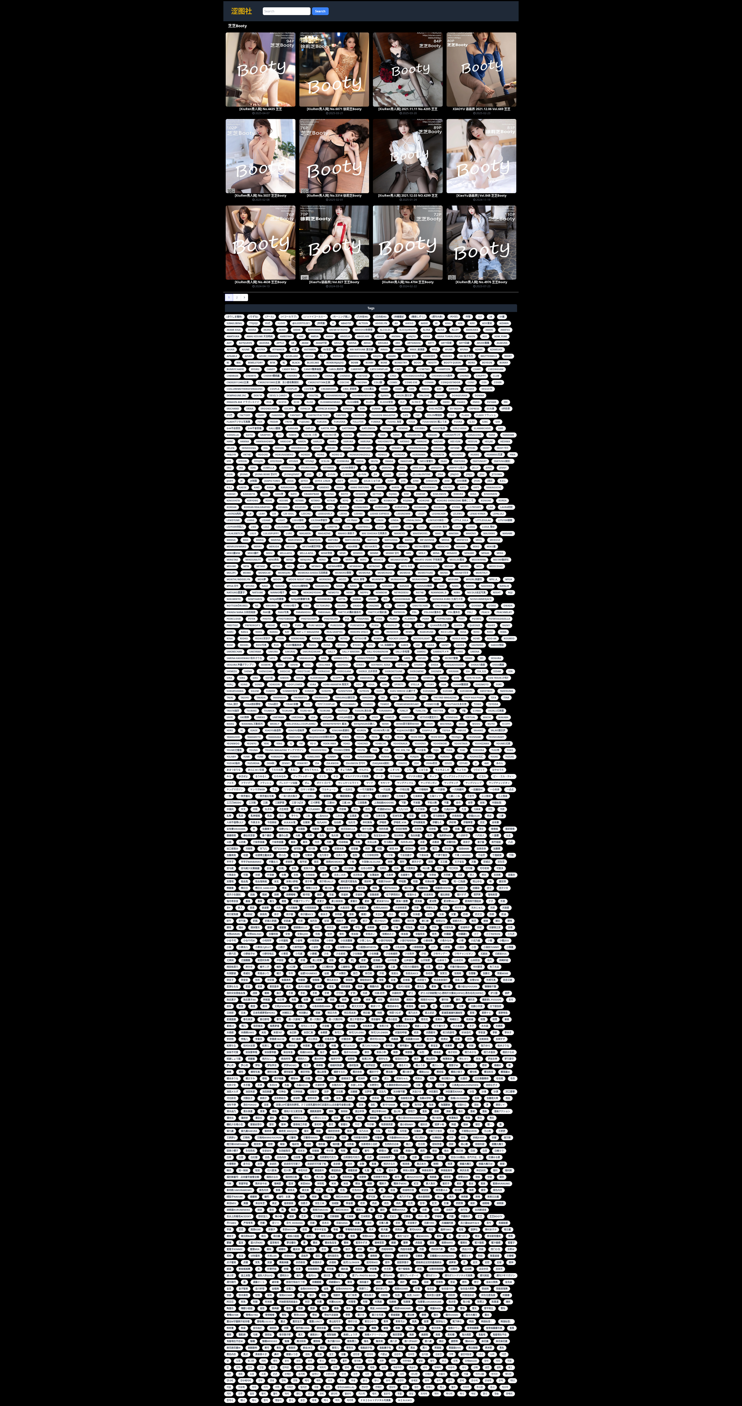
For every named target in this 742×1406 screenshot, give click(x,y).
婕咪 (509, 921)
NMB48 (357, 599)
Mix (302, 566)
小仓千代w (249, 940)
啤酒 (284, 888)
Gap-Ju (309, 428)
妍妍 (353, 921)
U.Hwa (477, 710)
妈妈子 (339, 921)
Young (253, 750)
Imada (389, 461)
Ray (287, 632)
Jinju (469, 474)
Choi (393, 375)
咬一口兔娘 (459, 881)
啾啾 (296, 888)
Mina (436, 553)
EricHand (233, 408)
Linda (394, 520)
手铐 (326, 993)
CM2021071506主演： (320, 382)
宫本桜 (354, 934)
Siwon (284, 678)
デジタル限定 (415, 776)
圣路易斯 (374, 894)
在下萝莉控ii (393, 894)
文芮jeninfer (282, 1006)
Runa (326, 645)
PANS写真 (283, 612)
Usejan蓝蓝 (345, 717)
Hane (492, 435)
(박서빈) (454, 316)
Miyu (390, 566)
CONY (471, 382)
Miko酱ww (233, 553)
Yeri (266, 743)
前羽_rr (393, 848)
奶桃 (491, 914)
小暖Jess (504, 940)
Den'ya (258, 395)
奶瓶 (255, 921)
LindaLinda (413, 520)
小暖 (490, 940)
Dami (398, 389)
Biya (272, 362)
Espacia (305, 408)
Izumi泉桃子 (348, 467)
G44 (497, 421)
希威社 (246, 973)
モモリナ (385, 783)
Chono (464, 375)
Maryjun (315, 540)
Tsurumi (324, 710)
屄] (352, 960)
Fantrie (341, 415)
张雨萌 (457, 973)
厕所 (402, 861)
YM (301, 743)
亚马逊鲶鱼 (439, 815)
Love (380, 526)
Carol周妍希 (336, 369)
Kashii (411, 487)
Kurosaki (381, 507)
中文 (243, 809)
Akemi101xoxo (338, 329)
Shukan (454, 671)
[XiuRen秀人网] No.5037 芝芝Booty (260, 195)
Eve (419, 408)
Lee (274, 513)
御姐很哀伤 (366, 980)
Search (320, 11)
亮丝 (489, 815)
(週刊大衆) (437, 316)
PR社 (285, 625)
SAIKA (430, 645)
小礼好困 (400, 947)
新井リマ (375, 1006)
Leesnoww (403, 513)
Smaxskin (366, 678)
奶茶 (300, 921)
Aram (305, 343)
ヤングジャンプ (473, 783)
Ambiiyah (286, 336)
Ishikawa (288, 467)
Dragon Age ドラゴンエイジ (243, 402)
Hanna (244, 441)
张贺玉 (443, 973)
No (385, 599)
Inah (444, 461)
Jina (440, 474)
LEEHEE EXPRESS (379, 513)
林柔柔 (320, 1045)
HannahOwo (264, 441)
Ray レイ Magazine (308, 632)
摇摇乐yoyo (427, 999)
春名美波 (248, 1019)
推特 (380, 999)
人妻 (501, 815)
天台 (445, 907)
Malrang (489, 533)
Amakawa (472, 329)
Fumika (375, 421)
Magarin (305, 533)
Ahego (409, 323)
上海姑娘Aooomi (384, 802)
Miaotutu (334, 546)
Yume (246, 756)
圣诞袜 (358, 894)
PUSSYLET (391, 625)
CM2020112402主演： (239, 382)
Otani (492, 605)
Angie (380, 336)
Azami (479, 349)
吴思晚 (497, 875)
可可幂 (468, 868)
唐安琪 (502, 881)
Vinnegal (452, 717)
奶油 (503, 914)
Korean (232, 507)
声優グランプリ (302, 901)
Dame (384, 389)
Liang (250, 520)
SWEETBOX (486, 691)
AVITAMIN (310, 349)
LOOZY (316, 526)
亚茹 (411, 815)
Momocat (264, 572)
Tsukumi (287, 710)
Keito (344, 494)
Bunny (503, 362)
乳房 (241, 815)
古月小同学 (366, 868)
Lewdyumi (233, 520)
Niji (510, 592)
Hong (320, 454)
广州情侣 (341, 973)
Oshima (476, 605)
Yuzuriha (253, 763)
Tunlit (403, 710)
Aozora (264, 343)
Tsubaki (252, 710)
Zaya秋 (270, 763)
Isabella (268, 467)
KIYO (345, 500)
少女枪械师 (391, 953)
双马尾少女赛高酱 (250, 868)
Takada (260, 697)
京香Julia (474, 815)
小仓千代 (231, 940)
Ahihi (424, 323)
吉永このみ (340, 875)
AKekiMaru (315, 329)
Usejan (327, 717)
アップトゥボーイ (302, 776)
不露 (446, 802)
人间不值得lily (235, 822)
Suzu (379, 691)
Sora (313, 684)
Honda (305, 454)
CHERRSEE (232, 375)
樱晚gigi (424, 1072)
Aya (340, 349)
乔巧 (367, 809)
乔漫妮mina (384, 809)
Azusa (309, 356)
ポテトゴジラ (324, 783)
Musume (453, 579)
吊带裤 (446, 875)
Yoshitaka (460, 743)
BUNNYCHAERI (235, 369)
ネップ (433, 776)
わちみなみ (280, 776)
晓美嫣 (469, 1019)
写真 (357, 842)
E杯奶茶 (506, 408)
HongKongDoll (360, 454)
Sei (481, 658)
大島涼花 (345, 907)
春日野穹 (264, 1019)
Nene (349, 592)
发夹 (294, 868)
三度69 (330, 802)
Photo (267, 618)
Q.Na (420, 625)
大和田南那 (310, 907)
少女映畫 (374, 953)
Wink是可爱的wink (407, 724)
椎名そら (403, 1065)
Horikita (438, 454)
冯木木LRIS (407, 842)
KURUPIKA (401, 507)
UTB (362, 717)
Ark (397, 343)
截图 (267, 993)
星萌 (472, 1012)
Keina (330, 494)
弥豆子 (230, 980)
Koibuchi (390, 500)
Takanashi (321, 697)
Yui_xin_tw (403, 750)
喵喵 (374, 888)
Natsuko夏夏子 (236, 592)
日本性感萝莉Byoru (264, 1012)
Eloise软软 (386, 402)
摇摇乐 (409, 999)
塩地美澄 (492, 894)
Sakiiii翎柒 (497, 645)
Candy (271, 369)
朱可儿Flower (379, 1032)
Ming (500, 553)
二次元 (338, 815)
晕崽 (507, 1019)
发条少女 (308, 868)
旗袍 (423, 1006)
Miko (476, 546)
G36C (485, 421)
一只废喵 (440, 789)
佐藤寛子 (267, 829)
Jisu (482, 474)
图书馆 (306, 894)
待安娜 (270, 980)
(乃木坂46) (362, 316)
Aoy (229, 343)
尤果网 (230, 960)
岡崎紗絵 (503, 960)
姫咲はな (440, 921)
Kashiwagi (429, 487)
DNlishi (424, 395)
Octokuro (323, 605)
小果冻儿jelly (263, 947)
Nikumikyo (234, 599)
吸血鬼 (244, 881)
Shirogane (344, 671)
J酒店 (490, 481)
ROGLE (441, 638)
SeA (435, 658)
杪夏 (457, 1039)
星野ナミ (486, 1012)
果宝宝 (434, 1045)
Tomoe (384, 704)
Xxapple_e (428, 730)
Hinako (396, 448)
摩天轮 (445, 999)
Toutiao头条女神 (456, 704)
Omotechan (420, 605)
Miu (289, 566)
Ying (279, 743)
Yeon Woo (437, 737)
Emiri (446, 402)
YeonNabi (475, 737)
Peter (251, 618)
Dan (411, 389)
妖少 (365, 921)
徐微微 (315, 980)
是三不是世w (357, 1019)
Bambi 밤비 (409, 356)
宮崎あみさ (388, 934)
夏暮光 (353, 901)
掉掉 (368, 999)
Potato (476, 618)
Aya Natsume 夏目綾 (361, 349)
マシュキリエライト (348, 783)
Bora (471, 362)
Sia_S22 (481, 671)
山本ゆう (442, 960)
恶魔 (319, 986)
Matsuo (372, 540)
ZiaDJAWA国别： (381, 763)
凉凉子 (466, 842)
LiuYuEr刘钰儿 (235, 526)
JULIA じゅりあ (372, 481)
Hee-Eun (455, 441)
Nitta (341, 599)
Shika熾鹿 (498, 664)
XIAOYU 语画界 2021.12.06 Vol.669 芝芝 (481, 109)
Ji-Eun (331, 474)
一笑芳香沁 (244, 796)
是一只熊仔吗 (336, 1019)
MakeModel (420, 533)
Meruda (274, 546)
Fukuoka (339, 421)
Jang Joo (418, 467)
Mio (335, 559)
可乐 (439, 868)
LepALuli (498, 513)
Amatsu (505, 329)
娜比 (497, 921)
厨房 (430, 861)
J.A (373, 467)
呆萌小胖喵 (292, 881)
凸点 (510, 842)
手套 (290, 993)
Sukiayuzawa (235, 691)
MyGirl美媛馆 (474, 579)
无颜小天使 (476, 1006)
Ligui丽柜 (298, 520)
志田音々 (421, 980)
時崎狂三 (454, 1019)
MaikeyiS (399, 533)
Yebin (345, 737)
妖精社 (396, 921)
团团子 (461, 888)
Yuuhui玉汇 (476, 756)
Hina (381, 448)
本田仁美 (308, 1032)
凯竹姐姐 (496, 842)
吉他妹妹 (310, 875)
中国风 (230, 809)
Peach (485, 612)
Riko (490, 632)
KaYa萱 (279, 494)
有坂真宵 (367, 1026)
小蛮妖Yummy (491, 947)
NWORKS (271, 605)
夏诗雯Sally (451, 901)
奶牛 (229, 921)
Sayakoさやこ (342, 658)
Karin (395, 487)
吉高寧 (389, 875)
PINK (379, 618)
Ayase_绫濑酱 (417, 349)
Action (363, 323)
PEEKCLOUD (234, 618)
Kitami (299, 500)
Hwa (512, 454)
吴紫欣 (511, 875)
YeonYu (251, 743)
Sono (258, 684)
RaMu (230, 632)
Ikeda (359, 461)
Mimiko (358, 553)
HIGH (317, 448)
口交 (322, 868)
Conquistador (450, 382)
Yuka (449, 750)
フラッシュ (265, 783)
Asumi (245, 349)
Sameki (421, 651)
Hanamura (414, 435)
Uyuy (375, 717)
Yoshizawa (482, 743)
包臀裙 (308, 855)
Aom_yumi (500, 336)
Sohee (412, 678)
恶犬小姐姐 (304, 986)
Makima (454, 533)
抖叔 (365, 993)
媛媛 (269, 927)
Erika (249, 408)
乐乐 (329, 809)
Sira (229, 678)
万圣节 (470, 796)
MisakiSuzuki (399, 559)
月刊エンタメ (308, 1026)
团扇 (252, 894)
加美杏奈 (481, 848)
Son (456, 678)
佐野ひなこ (285, 829)
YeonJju (456, 737)
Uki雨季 (244, 717)
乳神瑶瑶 (255, 815)
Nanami (387, 586)
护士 (411, 993)
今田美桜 (272, 822)
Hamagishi (366, 435)
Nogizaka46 (402, 599)
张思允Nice (412, 973)
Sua (443, 684)
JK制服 (253, 481)
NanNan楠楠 (424, 586)
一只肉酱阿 (458, 789)
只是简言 (410, 868)
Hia (265, 448)
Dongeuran (459, 395)
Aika (448, 323)
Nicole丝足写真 (476, 592)
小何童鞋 (283, 940)
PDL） (470, 612)
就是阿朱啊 (263, 960)
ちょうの (461, 769)
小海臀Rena (344, 947)
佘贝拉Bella (348, 829)
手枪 (314, 993)
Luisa (471, 526)
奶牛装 (242, 921)
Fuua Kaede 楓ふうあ (434, 421)
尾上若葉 (317, 960)
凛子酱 (480, 842)
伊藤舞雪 (468, 822)
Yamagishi (233, 737)
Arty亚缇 (446, 343)
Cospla (274, 389)
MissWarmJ (479, 559)
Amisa (314, 336)
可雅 (245, 875)
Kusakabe (420, 507)
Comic (394, 382)
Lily (337, 520)
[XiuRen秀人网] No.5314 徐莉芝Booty (334, 195)
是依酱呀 (375, 1019)
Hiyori (471, 448)
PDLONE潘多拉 (432, 612)
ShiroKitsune (393, 671)
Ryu (370, 645)
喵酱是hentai (443, 888)
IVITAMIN (328, 467)
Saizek (460, 645)
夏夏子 (320, 901)
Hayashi (422, 441)
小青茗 (284, 953)
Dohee (441, 395)
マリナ (369, 783)
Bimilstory (255, 362)
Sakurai (290, 651)
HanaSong (474, 435)
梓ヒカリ (464, 1058)
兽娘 (293, 842)
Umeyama (278, 717)
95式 (267, 323)
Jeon (230, 474)
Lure (289, 533)
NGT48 (420, 592)
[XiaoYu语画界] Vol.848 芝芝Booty (481, 195)
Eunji (391, 408)
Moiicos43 (496, 566)
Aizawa (504, 323)
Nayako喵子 (277, 592)
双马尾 (230, 868)
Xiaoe (254, 730)
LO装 (408, 526)
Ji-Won (347, 474)
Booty (432, 362)
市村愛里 (477, 966)
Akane (267, 329)
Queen (458, 625)
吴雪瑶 (230, 881)
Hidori (279, 448)
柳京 (367, 1052)
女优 (403, 914)
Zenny (286, 763)
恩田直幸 (274, 986)
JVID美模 (462, 481)
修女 (481, 829)
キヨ (335, 776)
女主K (378, 914)
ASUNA (261, 349)
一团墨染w (477, 789)
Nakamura (322, 586)
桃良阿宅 (285, 1058)
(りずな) (253, 316)
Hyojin (258, 461)
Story (430, 684)
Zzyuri (463, 763)
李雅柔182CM (277, 1039)
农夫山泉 (372, 842)
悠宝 (331, 986)
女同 (429, 914)
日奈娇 (230, 1012)
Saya (323, 658)
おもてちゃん (312, 769)
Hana (396, 435)
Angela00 (363, 336)
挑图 (332, 999)
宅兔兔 (409, 927)
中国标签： (498, 802)
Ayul (435, 349)
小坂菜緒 (314, 940)
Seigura (496, 658)
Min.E (422, 553)
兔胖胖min (445, 835)
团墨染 (476, 888)
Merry (258, 546)
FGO (451, 415)
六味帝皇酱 (259, 842)
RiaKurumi (426, 632)
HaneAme (508, 435)
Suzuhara (429, 691)
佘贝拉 (330, 829)
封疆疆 (447, 934)
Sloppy (337, 678)
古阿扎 (383, 868)
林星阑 (306, 1045)
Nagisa (279, 586)
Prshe (271, 625)
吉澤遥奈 (374, 875)
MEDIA (445, 540)
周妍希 (367, 881)
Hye (229, 461)
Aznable (232, 356)
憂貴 (433, 986)
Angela (345, 336)
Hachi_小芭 (310, 435)
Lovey (394, 526)
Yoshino (420, 743)
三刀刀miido (234, 802)
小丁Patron (493, 934)
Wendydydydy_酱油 (334, 724)
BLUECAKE (313, 362)
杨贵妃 (444, 1039)
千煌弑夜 (497, 855)
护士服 (494, 993)
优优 (482, 822)
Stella (415, 684)
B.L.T (322, 356)
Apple (280, 343)
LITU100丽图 (505, 520)
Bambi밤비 (429, 356)
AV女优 (327, 349)
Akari (282, 329)
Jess (309, 474)
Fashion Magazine (384, 415)
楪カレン (470, 1065)
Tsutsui (342, 710)
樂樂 (229, 1072)
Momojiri (284, 572)
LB (249, 513)
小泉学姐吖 (298, 947)
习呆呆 (477, 809)
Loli (266, 526)
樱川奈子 (407, 1072)
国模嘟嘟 (290, 894)
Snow (397, 678)
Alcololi (386, 329)
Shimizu (232, 671)
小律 (461, 940)
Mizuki (448, 566)
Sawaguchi (306, 658)
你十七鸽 (367, 829)
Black (296, 362)
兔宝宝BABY (380, 835)
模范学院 (305, 1072)
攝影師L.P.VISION (491, 999)
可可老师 (484, 868)
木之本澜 (457, 1026)
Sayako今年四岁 (366, 658)
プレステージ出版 (288, 783)
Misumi (231, 566)
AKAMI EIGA (234, 329)
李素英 (258, 1039)
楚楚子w (453, 1065)
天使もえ (430, 907)
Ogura (341, 605)
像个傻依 (266, 835)
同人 (472, 875)
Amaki (489, 329)
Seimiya (266, 664)
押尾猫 (266, 999)
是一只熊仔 (315, 1019)
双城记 (486, 861)
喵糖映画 (423, 888)
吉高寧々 (405, 875)
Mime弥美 (326, 553)
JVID (447, 481)
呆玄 (276, 881)
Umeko (260, 717)
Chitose (362, 375)
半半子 (230, 861)
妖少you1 (380, 921)
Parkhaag (324, 612)
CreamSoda (328, 389)
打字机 (339, 993)
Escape (288, 408)
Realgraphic (335, 632)
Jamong (387, 467)
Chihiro (292, 375)
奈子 (276, 914)
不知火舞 (432, 802)
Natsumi (257, 592)
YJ (291, 743)
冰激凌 (435, 842)
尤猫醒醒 (245, 960)
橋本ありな (232, 1078)
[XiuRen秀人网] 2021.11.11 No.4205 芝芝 (407, 109)
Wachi (487, 717)
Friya (288, 421)
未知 (263, 1032)
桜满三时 (366, 1058)
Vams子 (389, 717)
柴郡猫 (408, 1052)
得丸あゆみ (332, 980)
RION (280, 638)
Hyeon (242, 461)
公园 (229, 842)
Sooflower (294, 684)
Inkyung (459, 461)
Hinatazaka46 (417, 448)
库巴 (355, 973)
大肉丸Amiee (381, 907)
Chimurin (311, 375)
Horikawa (418, 454)
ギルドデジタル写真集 (356, 776)
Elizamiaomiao (330, 402)
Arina (352, 343)
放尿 (229, 1006)
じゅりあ (423, 769)
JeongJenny (291, 474)
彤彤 (257, 980)
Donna (479, 395)
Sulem (255, 691)
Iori (253, 467)
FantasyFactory (318, 415)
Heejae (489, 441)
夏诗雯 (432, 901)
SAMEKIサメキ (441, 651)
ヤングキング (451, 783)
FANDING (277, 415)
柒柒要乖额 (270, 1052)
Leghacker (439, 513)
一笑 (229, 796)
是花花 (424, 1019)
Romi (476, 638)
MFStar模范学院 (311, 546)
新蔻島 (409, 1006)
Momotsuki (425, 572)
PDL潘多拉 (454, 612)
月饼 (338, 1026)
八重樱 (495, 835)
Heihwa (505, 441)
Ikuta (374, 461)
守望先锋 (448, 927)
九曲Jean (449, 809)
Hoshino (457, 454)
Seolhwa (324, 664)
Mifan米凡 (371, 546)
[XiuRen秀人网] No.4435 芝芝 (260, 109)
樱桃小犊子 (456, 1072)
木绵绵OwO (247, 1032)
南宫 (316, 861)
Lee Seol (288, 513)
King (473, 494)
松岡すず (500, 1039)
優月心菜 (283, 835)
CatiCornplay (379, 369)
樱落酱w (505, 1072)
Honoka (399, 454)
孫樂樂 (370, 927)
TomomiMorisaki (407, 704)
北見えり (340, 855)
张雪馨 (472, 973)
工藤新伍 (345, 966)
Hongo (382, 454)
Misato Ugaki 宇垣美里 (428, 559)
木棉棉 (499, 1026)
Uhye (230, 717)
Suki (499, 684)
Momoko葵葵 (343, 572)
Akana (252, 329)
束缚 (360, 1039)
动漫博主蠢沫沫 (263, 855)
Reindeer (392, 632)
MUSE (437, 579)
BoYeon (487, 362)
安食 (287, 934)
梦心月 (230, 1065)
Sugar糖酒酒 (460, 684)
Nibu (457, 592)
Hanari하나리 (452, 435)
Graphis (265, 435)
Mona (444, 572)
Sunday (309, 691)
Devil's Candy (278, 395)
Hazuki (438, 441)
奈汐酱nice (306, 914)
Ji (320, 474)
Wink (385, 724)
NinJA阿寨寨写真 (300, 599)
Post (462, 618)
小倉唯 (298, 940)
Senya (294, 664)
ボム (307, 783)
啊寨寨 (230, 888)
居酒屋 (376, 960)
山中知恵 (392, 960)
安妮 (479, 927)
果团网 (419, 1045)
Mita (246, 566)
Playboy (410, 618)
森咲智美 (353, 1065)
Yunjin (414, 756)
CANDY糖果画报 (312, 369)
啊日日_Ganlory (265, 888)
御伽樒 (349, 980)
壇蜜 (284, 901)
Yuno (429, 756)
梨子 (306, 1065)
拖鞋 (294, 999)
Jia (375, 474)
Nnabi (372, 599)
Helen (230, 448)
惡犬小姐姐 (404, 986)
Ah (396, 323)
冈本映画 (343, 842)
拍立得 (280, 999)
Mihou (403, 546)
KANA (270, 487)
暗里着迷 (258, 1026)
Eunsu (406, 408)
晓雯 (495, 1019)
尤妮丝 (484, 953)
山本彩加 (475, 960)
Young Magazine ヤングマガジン (284, 750)
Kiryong (252, 500)
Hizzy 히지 (502, 448)
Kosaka (283, 507)
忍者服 (406, 980)
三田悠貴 (362, 802)
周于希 (308, 881)
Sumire (270, 691)
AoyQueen (245, 343)
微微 (381, 980)
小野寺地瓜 (268, 953)
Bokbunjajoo (335, 362)
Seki (280, 664)
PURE (298, 625)
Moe (479, 566)
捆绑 (344, 999)
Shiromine (417, 671)
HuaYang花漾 (494, 454)
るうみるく (261, 776)
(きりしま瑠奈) (234, 316)
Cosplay (292, 389)
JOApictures (272, 481)
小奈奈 (329, 940)
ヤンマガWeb (257, 789)
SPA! (384, 684)
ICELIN (325, 461)
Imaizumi (406, 461)
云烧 (366, 815)
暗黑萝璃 (274, 1026)
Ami (301, 336)
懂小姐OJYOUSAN (467, 986)
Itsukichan (308, 467)
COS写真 (309, 389)
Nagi (265, 586)
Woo (462, 724)
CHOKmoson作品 (414, 375)
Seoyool (343, 664)
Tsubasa (269, 710)
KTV (330, 507)
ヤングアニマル (405, 783)
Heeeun (472, 441)
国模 (276, 894)
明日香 (366, 1012)
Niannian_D (438, 592)
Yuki (462, 750)
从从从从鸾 (289, 822)
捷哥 (356, 999)
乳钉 (281, 815)
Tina (506, 697)
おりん (329, 769)
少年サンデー (440, 953)
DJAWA (385, 395)
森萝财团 (387, 1065)
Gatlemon (368, 428)
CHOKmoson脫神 (442, 375)
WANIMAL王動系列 (252, 724)
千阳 (511, 855)
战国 (255, 993)
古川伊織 (348, 868)
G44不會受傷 (254, 428)
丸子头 (268, 809)
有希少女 (384, 1026)
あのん (499, 763)
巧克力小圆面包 (410, 966)
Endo (476, 402)
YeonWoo (233, 743)
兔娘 (348, 835)
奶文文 (478, 914)
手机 (302, 993)
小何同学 (266, 940)
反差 (269, 868)
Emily (431, 402)
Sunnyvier (345, 691)
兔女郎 (334, 835)
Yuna (346, 756)
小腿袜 (460, 947)
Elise (310, 402)
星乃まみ (413, 1012)
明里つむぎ (395, 1012)
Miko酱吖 (253, 553)
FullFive (358, 421)
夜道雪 (265, 907)
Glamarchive (482, 428)
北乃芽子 (324, 855)
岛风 (489, 960)
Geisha (386, 428)
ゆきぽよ (243, 776)
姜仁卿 (425, 921)
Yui (386, 750)
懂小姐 (446, 986)
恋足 (248, 986)
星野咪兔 (503, 1012)
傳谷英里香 (249, 835)
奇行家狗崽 (232, 914)
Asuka (230, 349)
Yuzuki (509, 756)
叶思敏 (270, 875)
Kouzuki (300, 507)
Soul (371, 684)
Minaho (452, 553)
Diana (298, 395)
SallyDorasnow (377, 651)
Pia (347, 618)
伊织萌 (452, 822)
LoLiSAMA (283, 526)
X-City (506, 724)
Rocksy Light (397, 638)
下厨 (403, 802)
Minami (469, 553)
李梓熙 (230, 1039)
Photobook (286, 618)
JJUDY (230, 481)
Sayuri (422, 658)
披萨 (507, 993)
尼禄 (302, 960)
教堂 (241, 1006)
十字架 (389, 855)
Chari (477, 369)
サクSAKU (395, 776)
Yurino (445, 756)
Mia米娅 (352, 546)
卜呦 (352, 861)
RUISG (312, 645)
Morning (325, 579)
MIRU (363, 559)
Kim (406, 494)
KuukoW (439, 507)
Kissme (283, 500)
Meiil (479, 540)
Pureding (336, 625)
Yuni (400, 756)
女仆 (391, 914)
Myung (250, 586)
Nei (294, 592)
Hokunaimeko (284, 454)
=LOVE (281, 323)
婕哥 (229, 927)
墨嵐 (248, 901)
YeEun (360, 737)
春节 (279, 1019)
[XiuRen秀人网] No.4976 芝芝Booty (481, 282)
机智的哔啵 (401, 1032)
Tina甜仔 (273, 704)
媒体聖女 (255, 927)
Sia (468, 671)
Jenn (489, 467)
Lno (253, 526)
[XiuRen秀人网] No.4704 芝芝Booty (408, 282)
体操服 (301, 829)
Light (281, 520)
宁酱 (396, 927)
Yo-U (313, 743)
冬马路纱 (388, 842)
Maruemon (295, 540)
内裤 (329, 842)
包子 (295, 855)
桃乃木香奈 (489, 1052)
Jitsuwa (497, 474)
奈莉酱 (338, 914)
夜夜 (252, 907)
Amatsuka (233, 336)
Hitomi (454, 448)
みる (229, 776)
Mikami (460, 546)
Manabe (507, 533)
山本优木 (458, 960)
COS (484, 382)
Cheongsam (495, 369)
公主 (508, 835)
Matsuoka (391, 540)
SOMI (443, 678)
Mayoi (409, 540)
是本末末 (409, 1019)
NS (256, 605)
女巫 (441, 914)
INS (241, 467)
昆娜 (318, 1012)
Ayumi (449, 349)
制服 (379, 848)
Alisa (440, 329)
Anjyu (412, 336)
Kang (339, 487)
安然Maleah (254, 934)
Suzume (447, 691)
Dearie (470, 389)
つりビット (479, 769)
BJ (284, 362)
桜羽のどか (401, 1058)
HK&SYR (231, 454)
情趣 (360, 986)
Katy (476, 487)
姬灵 (473, 921)
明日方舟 (332, 1012)
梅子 (416, 1058)
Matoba (333, 540)
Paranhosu (303, 612)
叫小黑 (426, 868)
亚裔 (423, 815)
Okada (357, 605)
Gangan (293, 428)
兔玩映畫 (415, 835)
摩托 (458, 999)
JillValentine (422, 474)
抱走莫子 (231, 999)
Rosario (509, 638)
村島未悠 (329, 1039)
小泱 (328, 947)
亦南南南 (456, 815)
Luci (421, 526)
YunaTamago (365, 756)
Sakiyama (255, 651)
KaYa (265, 494)
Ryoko (357, 645)
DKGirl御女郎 (404, 395)
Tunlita (420, 710)
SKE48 (299, 678)
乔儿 (355, 809)
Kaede (243, 487)
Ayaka (384, 349)
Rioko (244, 638)
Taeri (230, 697)
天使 (416, 907)
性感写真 (491, 980)
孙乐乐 (330, 927)
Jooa (290, 481)
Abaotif (346, 323)
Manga (231, 540)
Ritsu (343, 638)
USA (313, 717)
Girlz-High (459, 428)
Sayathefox (389, 658)
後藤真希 (286, 980)
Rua (276, 645)
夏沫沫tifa (383, 901)
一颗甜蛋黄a (344, 796)
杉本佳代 (466, 1032)
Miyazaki (374, 566)
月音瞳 (325, 1026)
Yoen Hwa (329, 743)
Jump (391, 481)
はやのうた (498, 769)
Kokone (424, 500)
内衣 (317, 842)
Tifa (493, 697)
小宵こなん (365, 940)
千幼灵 (481, 855)
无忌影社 (447, 1006)
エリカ (322, 776)
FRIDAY (274, 421)
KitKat (331, 500)
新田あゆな (393, 1006)
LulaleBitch (235, 533)
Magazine (324, 533)
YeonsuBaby (496, 737)
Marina (276, 540)
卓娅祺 (288, 861)
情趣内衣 (374, 986)
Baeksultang (357, 356)
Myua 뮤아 (232, 586)
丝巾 (458, 802)
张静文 (486, 973)
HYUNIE (293, 461)
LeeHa (343, 513)
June (416, 481)
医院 (355, 855)
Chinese (345, 375)
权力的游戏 (448, 1032)
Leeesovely (325, 513)
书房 (502, 809)
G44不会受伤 (233, 428)
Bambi (392, 356)
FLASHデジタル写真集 (238, 421)
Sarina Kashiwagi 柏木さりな (244, 658)
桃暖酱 (251, 1058)
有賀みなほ (402, 1026)
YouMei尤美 (503, 743)
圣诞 (331, 894)
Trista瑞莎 (233, 710)
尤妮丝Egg (501, 953)
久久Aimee (314, 809)
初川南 (311, 848)
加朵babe (464, 848)
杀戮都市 (430, 1032)
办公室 (447, 848)
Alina (426, 329)
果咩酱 (388, 1045)
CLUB (496, 375)
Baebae (337, 356)
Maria (260, 540)
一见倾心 (309, 796)
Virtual (470, 717)
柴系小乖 (381, 1052)
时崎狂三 (287, 1012)
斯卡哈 (341, 1006)
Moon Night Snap (300, 579)
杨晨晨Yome (412, 1039)
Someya (428, 678)
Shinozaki (265, 671)
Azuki (248, 356)
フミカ (230, 783)
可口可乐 (453, 868)
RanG (258, 632)
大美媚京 (361, 907)
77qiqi (253, 323)
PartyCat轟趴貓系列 (349, 612)
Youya (361, 750)
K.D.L (503, 481)
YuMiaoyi (277, 756)
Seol (308, 664)
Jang (402, 467)
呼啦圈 (402, 881)
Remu (409, 632)
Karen (380, 487)
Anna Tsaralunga (448, 336)
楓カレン (437, 1065)
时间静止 (303, 1012)
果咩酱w (404, 1045)
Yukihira (478, 750)
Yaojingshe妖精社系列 (321, 737)
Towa (477, 704)
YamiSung (294, 737)
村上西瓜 (312, 1039)
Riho (476, 632)
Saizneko (477, 645)
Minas (485, 553)
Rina (230, 638)
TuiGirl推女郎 (363, 710)
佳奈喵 (432, 829)
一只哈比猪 (403, 789)
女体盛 (416, 914)
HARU (332, 441)
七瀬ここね (454, 796)
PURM (375, 625)
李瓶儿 (244, 1039)
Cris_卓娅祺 (350, 389)
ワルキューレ (329, 789)
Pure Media (316, 625)
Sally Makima (351, 651)
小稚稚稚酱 (418, 947)
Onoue (459, 605)
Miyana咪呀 (335, 566)
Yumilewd (313, 756)
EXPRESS (474, 408)
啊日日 (244, 888)
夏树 (367, 901)
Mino (322, 559)
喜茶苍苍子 (345, 888)
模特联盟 (288, 1072)
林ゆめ (291, 1045)
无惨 (461, 1006)
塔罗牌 (477, 894)
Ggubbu (420, 428)
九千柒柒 (420, 809)
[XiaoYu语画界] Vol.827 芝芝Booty (334, 282)
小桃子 (281, 947)
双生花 (501, 861)
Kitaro (315, 500)
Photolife (331, 618)
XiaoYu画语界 (273, 730)
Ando (329, 336)
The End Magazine (445, 697)
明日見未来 (350, 1012)
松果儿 (265, 1045)
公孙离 (242, 842)
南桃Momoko (334, 861)
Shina (248, 671)
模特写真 (255, 1072)
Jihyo (402, 474)
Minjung (305, 559)
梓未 (478, 1058)
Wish (429, 724)
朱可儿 (338, 1032)
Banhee (447, 356)
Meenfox (462, 540)
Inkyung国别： (503, 461)
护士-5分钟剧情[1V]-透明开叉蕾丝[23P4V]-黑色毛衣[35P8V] (452, 993)
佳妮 (445, 829)
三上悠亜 (502, 796)
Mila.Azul (286, 553)
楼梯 (484, 1065)
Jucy (340, 481)
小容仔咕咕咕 (385, 940)
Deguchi (487, 389)
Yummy (331, 756)
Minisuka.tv (253, 559)
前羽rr (409, 848)
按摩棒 (319, 999)
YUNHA (385, 756)
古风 (396, 868)
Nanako (369, 586)
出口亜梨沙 (232, 848)
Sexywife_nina (380, 664)
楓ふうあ (420, 1065)
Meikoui (495, 540)
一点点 (510, 789)
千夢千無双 (441, 855)
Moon (277, 579)
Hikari (331, 448)
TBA (394, 697)
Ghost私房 (438, 428)
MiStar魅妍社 (501, 559)
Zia (317, 763)
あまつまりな (234, 769)
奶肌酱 (287, 921)
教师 (265, 1006)
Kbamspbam (311, 494)
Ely (402, 402)
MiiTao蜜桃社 (422, 546)
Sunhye (326, 691)
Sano (459, 651)
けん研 (379, 769)
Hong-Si (337, 454)
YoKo (346, 743)
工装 (393, 966)
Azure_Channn (268, 356)
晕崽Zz (230, 1026)
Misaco (378, 559)
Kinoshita (233, 500)
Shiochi (285, 671)
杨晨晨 (394, 1039)
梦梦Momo (290, 1065)
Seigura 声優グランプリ (240, 664)
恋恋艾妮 (507, 980)
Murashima (419, 579)
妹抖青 (410, 921)
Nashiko (486, 586)
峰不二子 (264, 966)
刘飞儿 (263, 848)
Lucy (457, 526)
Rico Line (447, 632)
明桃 (379, 1012)
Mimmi (374, 553)
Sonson (274, 684)
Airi (472, 323)
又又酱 (443, 861)
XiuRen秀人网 (381, 730)
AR (292, 343)
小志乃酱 (475, 940)
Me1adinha (427, 540)
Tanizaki (367, 697)
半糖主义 (273, 861)
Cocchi (344, 382)
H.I (279, 435)
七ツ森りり (364, 796)
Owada (507, 605)
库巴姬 (368, 973)
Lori (347, 526)
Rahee (491, 625)
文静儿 (301, 1006)
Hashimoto (385, 441)
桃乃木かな (470, 1052)
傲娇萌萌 (510, 829)
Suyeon (364, 691)
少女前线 (340, 953)
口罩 (334, 868)
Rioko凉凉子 (262, 638)
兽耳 (305, 842)
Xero (230, 730)
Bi (228, 362)
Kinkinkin (490, 494)
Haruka (348, 441)
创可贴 (297, 848)
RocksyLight (421, 638)
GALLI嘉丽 (274, 428)
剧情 (422, 848)
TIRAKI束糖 (292, 704)
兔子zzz (362, 835)
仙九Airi (322, 822)
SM (351, 678)
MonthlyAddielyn (238, 579)
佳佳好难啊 (401, 829)
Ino (229, 467)
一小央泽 (494, 789)
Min (408, 553)
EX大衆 (490, 408)
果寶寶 (448, 1045)
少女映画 (357, 953)
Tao (382, 697)
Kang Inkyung (360, 487)
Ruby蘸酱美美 (293, 645)
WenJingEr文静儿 (364, 724)
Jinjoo (454, 474)
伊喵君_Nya (400, 822)
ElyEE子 (416, 402)
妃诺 (326, 921)
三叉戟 (252, 802)
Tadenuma (506, 691)
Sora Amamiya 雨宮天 (336, 684)
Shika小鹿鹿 (478, 664)
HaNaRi (432, 435)
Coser (498, 382)
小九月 (511, 934)
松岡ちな (231, 1045)
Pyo (407, 625)
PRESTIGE (232, 625)
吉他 (296, 875)
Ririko (316, 638)
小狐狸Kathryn (367, 947)
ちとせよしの (442, 769)
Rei (377, 632)
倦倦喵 (494, 829)
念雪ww (474, 980)
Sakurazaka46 (312, 651)
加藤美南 (231, 855)
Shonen (436, 671)
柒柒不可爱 (232, 1052)
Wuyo (491, 724)
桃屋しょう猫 (234, 1058)
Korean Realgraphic (257, 507)
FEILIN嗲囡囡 (434, 415)
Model (464, 566)
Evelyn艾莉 (435, 408)
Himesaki (365, 448)
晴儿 (243, 1026)
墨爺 (260, 901)
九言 (464, 809)
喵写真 (361, 888)
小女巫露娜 (346, 940)
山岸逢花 (408, 960)
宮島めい (370, 934)
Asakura (502, 343)
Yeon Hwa (417, 737)
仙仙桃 (337, 822)
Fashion (358, 415)
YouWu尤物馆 (342, 750)
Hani (230, 441)
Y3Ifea (446, 730)
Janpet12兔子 (457, 467)
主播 (298, 809)
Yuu (459, 756)
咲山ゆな (477, 881)
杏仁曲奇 (296, 1039)
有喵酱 (351, 1026)
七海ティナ (435, 796)
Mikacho (443, 546)
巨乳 (428, 966)
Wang (230, 724)
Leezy (421, 513)
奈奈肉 (263, 914)
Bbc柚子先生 (466, 356)
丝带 (470, 802)
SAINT (445, 645)
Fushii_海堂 (394, 421)
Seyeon (402, 664)
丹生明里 (283, 809)
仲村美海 (367, 822)
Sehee (468, 658)
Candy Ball (289, 369)
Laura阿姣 (506, 507)
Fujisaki (304, 421)
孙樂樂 (344, 927)
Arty (431, 343)
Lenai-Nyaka (477, 513)
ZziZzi (448, 763)
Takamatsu (300, 697)
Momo (247, 572)
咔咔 (444, 881)
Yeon (400, 737)
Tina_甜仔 (232, 704)
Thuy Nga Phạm (473, 697)
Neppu (364, 592)
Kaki (257, 487)
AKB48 (296, 329)
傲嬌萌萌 (231, 835)
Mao (245, 540)
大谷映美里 (401, 907)
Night (497, 592)
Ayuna (464, 349)
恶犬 (288, 986)
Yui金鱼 (421, 750)
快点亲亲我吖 (441, 980)
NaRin (470, 586)
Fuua (412, 421)
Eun (362, 408)
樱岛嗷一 (390, 1072)
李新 (495, 1032)
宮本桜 (404, 934)
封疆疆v (462, 934)
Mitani (260, 566)
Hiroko (438, 448)
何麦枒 (315, 829)
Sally (331, 651)
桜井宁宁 (335, 1058)
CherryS (251, 375)
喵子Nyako (390, 888)
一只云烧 (385, 789)
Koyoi (317, 507)
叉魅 (473, 861)
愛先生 (420, 986)
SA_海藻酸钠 (387, 645)
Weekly (274, 724)
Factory (245, 415)
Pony (425, 618)
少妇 (423, 953)
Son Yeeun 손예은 (498, 678)
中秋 (255, 809)
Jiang (387, 474)
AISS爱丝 (487, 323)
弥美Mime (502, 973)
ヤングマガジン (235, 789)
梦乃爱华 (509, 1058)
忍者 (393, 980)
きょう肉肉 (346, 769)
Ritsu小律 (360, 638)
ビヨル (482, 776)
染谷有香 (288, 1052)
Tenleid (409, 697)
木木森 (484, 1026)
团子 (489, 888)
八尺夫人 (479, 835)
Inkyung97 (480, 461)
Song (244, 684)
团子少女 (503, 888)
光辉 (309, 835)
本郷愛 (323, 1032)
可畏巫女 (231, 875)
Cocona (361, 382)
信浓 (469, 829)
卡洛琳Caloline (371, 861)
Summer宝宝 (290, 691)
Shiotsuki (303, 671)
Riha (463, 632)
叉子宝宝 (459, 861)
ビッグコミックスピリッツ (458, 776)
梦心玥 (244, 1065)
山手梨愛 (425, 960)
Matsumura (352, 540)
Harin (302, 441)
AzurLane (292, 356)
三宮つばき (297, 802)
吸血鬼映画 (261, 881)
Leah (262, 513)
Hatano (404, 441)
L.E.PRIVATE (474, 507)
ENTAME (491, 402)
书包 (490, 809)
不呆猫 (416, 802)
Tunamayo (385, 710)
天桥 (492, 907)
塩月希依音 (232, 901)
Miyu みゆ (406, 566)
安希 (510, 927)
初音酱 (354, 848)
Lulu (253, 533)
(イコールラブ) (288, 316)
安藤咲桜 (273, 934)
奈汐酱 (289, 914)
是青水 (438, 1019)
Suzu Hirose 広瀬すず (402, 691)
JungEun (431, 481)
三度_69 (346, 802)
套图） (364, 914)
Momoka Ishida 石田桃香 (313, 572)
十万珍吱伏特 (372, 855)
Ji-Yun (362, 474)
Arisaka (383, 343)
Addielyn (381, 323)
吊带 (419, 875)
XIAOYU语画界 (296, 730)
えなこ (293, 769)
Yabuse (461, 730)
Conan (429, 382)
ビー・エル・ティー (503, 776)
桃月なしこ (268, 1058)
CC (409, 369)
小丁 (476, 934)
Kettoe (377, 494)
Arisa (367, 343)
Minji (289, 559)
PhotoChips (309, 618)
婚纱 (241, 927)
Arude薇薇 (483, 343)
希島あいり (263, 973)
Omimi (401, 605)
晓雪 (483, 1019)
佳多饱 (417, 829)
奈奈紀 (249, 914)
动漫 (245, 855)
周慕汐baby (385, 881)
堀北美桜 (445, 894)
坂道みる (411, 894)
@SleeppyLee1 (301, 323)
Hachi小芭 (330, 435)
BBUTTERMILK (489, 356)
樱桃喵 (440, 1072)
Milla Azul (307, 553)
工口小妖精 (308, 966)
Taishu (245, 697)
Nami (339, 586)
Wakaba (503, 717)
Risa (330, 638)
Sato (272, 658)
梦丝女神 (492, 1058)
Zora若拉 (431, 763)
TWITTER (438, 710)
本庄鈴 (292, 1032)
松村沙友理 (249, 1045)
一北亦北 (347, 789)
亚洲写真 (397, 815)
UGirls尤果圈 (496, 710)
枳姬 (471, 1045)
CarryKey (357, 369)
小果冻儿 (243, 947)
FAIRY (261, 415)
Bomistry (401, 362)
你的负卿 (383, 829)
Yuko (510, 750)
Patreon (399, 612)
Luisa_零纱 (488, 526)
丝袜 (482, 802)
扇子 (279, 993)
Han (382, 435)
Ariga (337, 343)
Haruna (365, 441)
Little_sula (461, 520)
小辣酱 (509, 947)
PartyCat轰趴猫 (377, 612)
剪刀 (434, 848)
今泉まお (255, 822)
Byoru (255, 369)
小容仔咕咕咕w (408, 940)
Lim (367, 520)
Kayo (294, 494)
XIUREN (361, 730)
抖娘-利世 (380, 993)
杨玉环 (430, 1039)
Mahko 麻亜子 (346, 533)
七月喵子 (401, 796)
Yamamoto (254, 737)
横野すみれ (339, 1072)
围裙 (264, 894)
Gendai (403, 428)
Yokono (362, 743)
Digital (314, 395)
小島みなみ (446, 940)
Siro (242, 678)
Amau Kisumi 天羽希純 (260, 336)
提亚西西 (394, 999)
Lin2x (380, 520)
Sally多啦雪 (402, 651)
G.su (472, 421)
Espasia (347, 408)
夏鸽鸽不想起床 (473, 901)
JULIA (353, 481)
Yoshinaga (400, 743)
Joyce (304, 481)
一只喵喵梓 (422, 789)
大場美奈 (328, 907)
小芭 (473, 947)
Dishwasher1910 (362, 395)
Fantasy (295, 415)
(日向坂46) (380, 316)
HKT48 (247, 454)
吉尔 (324, 875)
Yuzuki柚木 (233, 763)
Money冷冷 (461, 572)
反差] (281, 868)
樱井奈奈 (357, 1072)
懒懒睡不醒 (490, 986)
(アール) (269, 316)
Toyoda (493, 704)
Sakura (273, 651)
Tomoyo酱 (432, 704)
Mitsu (276, 566)
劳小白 (282, 855)
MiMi (343, 553)
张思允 (394, 973)
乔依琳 (342, 809)
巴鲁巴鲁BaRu (458, 966)
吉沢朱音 (357, 875)
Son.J (230, 684)
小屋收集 (428, 940)
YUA (374, 750)
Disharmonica (335, 395)
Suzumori (466, 691)
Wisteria (445, 724)
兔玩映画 (398, 835)
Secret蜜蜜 (451, 658)
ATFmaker (278, 349)
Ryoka (341, 645)
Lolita (300, 526)
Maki (438, 533)
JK (241, 481)
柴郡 (395, 1052)
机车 (416, 1032)
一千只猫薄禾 (367, 789)
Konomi (486, 500)
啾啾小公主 (311, 888)
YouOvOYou (319, 750)
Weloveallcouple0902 (301, 724)
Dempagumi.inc (236, 395)
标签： (423, 1052)
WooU (476, 724)
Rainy (506, 625)
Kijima (393, 494)
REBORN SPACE (359, 632)
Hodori (263, 454)
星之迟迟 (429, 1012)
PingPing (363, 618)
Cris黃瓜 (369, 389)
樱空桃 (473, 1072)
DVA (268, 402)
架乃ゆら (485, 1045)
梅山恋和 (430, 1058)
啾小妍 (328, 888)
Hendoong (249, 448)
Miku (269, 553)
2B (490, 316)
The (424, 697)
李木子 (508, 1032)
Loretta (332, 526)
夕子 (490, 901)
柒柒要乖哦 (251, 1052)
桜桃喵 (351, 1058)
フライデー (247, 783)
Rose (230, 645)
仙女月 (351, 822)
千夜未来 (423, 855)
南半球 (303, 861)
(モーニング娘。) (341, 316)
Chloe (379, 375)
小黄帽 (313, 953)
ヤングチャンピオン (499, 783)
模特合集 (272, 1072)
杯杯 (469, 1039)
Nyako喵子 (290, 605)
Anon (471, 336)
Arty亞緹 (464, 343)
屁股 (331, 960)
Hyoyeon (276, 461)
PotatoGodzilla (499, 618)
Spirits (398, 684)
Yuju (436, 750)
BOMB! (369, 362)
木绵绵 (230, 1032)
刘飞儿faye (280, 848)
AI (436, 323)
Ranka (274, 632)
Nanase (404, 586)
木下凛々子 (439, 1026)
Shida (434, 664)
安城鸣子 (465, 927)
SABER (404, 645)
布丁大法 (494, 966)
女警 (453, 914)
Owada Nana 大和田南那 (241, 612)
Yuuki (494, 756)
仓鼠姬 (306, 822)
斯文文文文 (357, 1006)
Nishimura (324, 599)
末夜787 (277, 1032)
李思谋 (481, 1032)
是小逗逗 (392, 1019)
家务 (434, 934)
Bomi (384, 362)
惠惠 (388, 986)
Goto (249, 435)
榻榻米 (497, 1065)
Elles (369, 402)
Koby (373, 500)
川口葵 (291, 966)
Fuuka (458, 421)
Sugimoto (482, 684)
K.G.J (229, 487)
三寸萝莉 (315, 802)
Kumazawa (361, 507)
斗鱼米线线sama (321, 1006)
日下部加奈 (495, 1006)
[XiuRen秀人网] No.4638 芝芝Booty (260, 282)
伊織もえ (437, 822)
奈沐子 (324, 914)
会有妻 (495, 822)
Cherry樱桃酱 (272, 375)
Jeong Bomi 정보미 (266, 474)
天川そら (459, 907)
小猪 (385, 947)
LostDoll (364, 526)
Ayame (398, 349)
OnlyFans (441, 605)
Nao (442, 586)
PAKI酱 (267, 612)
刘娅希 (249, 848)
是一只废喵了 (295, 1019)
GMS (500, 428)
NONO (421, 599)
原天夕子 (416, 861)
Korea (502, 500)
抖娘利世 (396, 993)
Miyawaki (355, 566)
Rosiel (244, 645)
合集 (284, 875)
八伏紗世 (463, 835)
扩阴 (353, 993)
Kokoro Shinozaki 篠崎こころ (455, 500)
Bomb (354, 362)
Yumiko (295, 756)
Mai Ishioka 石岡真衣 (374, 533)
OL (388, 605)
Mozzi (342, 579)
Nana (353, 586)
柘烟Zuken (306, 1052)
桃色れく (302, 1058)
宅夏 (422, 927)
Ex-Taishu (456, 408)
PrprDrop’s (252, 625)
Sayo (407, 658)
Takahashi (279, 697)
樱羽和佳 (488, 1072)
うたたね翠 (277, 769)
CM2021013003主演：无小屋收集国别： (279, 382)
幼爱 (326, 973)
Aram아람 (321, 343)
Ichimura (343, 461)
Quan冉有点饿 (438, 625)
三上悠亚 (486, 796)
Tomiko (368, 704)
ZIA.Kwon (332, 763)
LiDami (266, 520)
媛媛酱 (282, 927)
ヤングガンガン (429, 783)
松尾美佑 (483, 1039)
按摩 (306, 999)
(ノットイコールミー (314, 316)
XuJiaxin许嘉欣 (406, 730)
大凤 (278, 907)
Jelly (475, 467)
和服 (415, 881)
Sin (510, 671)
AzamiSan (496, 349)
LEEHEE (358, 513)
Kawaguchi (493, 487)
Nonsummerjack (481, 599)
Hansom (285, 441)
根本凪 (437, 1052)
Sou (358, 684)
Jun (403, 481)
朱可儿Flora (356, 1032)
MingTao (232, 559)
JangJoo (436, 467)
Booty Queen (452, 362)
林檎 (333, 1045)
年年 (290, 973)
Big (239, 362)
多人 (240, 907)
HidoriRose (298, 448)
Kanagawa (287, 487)
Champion (443, 369)
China (328, 375)
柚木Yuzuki (350, 1052)
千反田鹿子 (406, 855)
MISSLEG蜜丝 (456, 559)
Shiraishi (324, 671)
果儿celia (349, 1045)
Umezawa (297, 717)
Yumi (260, 756)
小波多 (314, 947)
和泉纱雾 (429, 881)
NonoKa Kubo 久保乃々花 (447, 599)
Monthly (482, 572)
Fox (260, 421)
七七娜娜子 (383, 796)
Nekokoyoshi (312, 592)
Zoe (416, 763)
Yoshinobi (440, 743)
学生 (357, 927)
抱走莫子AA (249, 999)
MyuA (508, 579)
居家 (363, 960)
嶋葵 (279, 966)
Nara (455, 586)
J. (363, 467)
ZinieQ (402, 763)
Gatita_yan (328, 428)
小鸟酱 (298, 953)
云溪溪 (353, 815)
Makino (471, 533)
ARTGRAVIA (414, 343)
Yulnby (231, 756)
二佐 (307, 815)
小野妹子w (249, 953)
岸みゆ (249, 966)
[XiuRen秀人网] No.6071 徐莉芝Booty (334, 109)
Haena (348, 435)
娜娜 (485, 921)
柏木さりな (503, 1045)
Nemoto (333, 592)
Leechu (306, 513)
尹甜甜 (280, 960)
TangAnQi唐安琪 (345, 697)
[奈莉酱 (321, 323)
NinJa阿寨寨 (277, 599)
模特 (241, 1072)
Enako (461, 402)
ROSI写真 (261, 645)
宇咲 (434, 927)
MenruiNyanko (236, 546)
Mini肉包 (273, 559)
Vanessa (407, 717)
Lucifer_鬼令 (439, 526)
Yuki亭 (495, 750)
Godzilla (233, 435)
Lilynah (352, 520)
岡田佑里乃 (232, 966)
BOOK (417, 362)
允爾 (297, 835)
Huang (475, 454)
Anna (426, 336)
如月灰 (313, 921)
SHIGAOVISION (455, 664)
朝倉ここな (420, 1026)
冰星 (422, 842)
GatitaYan (348, 428)
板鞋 (279, 1045)
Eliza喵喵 (353, 402)
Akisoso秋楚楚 (364, 329)
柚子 (322, 1052)
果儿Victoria (370, 1045)
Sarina (474, 651)
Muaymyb (377, 579)
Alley (455, 329)
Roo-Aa (491, 638)
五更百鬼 (380, 815)
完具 (317, 934)
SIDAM (497, 671)
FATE (405, 415)
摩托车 (471, 999)
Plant (393, 618)
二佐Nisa (322, 815)
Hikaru (347, 448)
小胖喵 (446, 947)
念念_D (458, 980)
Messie (290, 546)
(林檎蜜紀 (399, 316)
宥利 (341, 934)
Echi (296, 402)
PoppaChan (444, 618)
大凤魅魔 (292, 907)
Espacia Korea (326, 408)
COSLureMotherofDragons (245, 389)
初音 (324, 848)
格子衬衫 (452, 1052)
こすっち (394, 769)
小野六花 (231, 953)
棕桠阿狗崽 (336, 1065)
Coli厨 (378, 382)
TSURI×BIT (306, 710)
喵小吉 (407, 888)
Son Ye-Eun (473, 678)
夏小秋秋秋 (337, 901)
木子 (471, 1026)
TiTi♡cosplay (326, 704)
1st (480, 316)
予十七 (294, 815)
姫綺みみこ (458, 921)
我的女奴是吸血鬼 (236, 993)
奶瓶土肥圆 (271, 921)
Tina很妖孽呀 (252, 704)
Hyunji (309, 461)
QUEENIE (475, 625)
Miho (388, 546)
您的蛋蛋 (345, 986)
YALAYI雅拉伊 (498, 730)
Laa (490, 507)
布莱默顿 (231, 973)
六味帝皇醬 (277, 842)
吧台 (484, 875)
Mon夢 (262, 579)
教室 (253, 1006)
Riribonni (298, 638)
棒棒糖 (319, 1065)
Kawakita (249, 494)
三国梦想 (279, 802)
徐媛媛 (301, 980)
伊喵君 (382, 822)
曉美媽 (290, 1026)
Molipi (231, 572)
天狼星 (505, 907)
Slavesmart (317, 678)
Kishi (268, 500)
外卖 (502, 901)
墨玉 (272, 901)
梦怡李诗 (272, 1065)
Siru (255, 678)
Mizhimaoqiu (428, 566)
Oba (306, 605)
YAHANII (478, 730)
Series (360, 664)
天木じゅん (477, 907)
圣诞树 (344, 894)
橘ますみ (250, 1078)
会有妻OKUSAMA (236, 829)
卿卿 (390, 861)
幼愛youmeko (308, 973)
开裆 (381, 973)
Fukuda (322, 421)
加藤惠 (496, 848)
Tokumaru (349, 704)
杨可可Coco (377, 1039)
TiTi (307, 704)
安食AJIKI (302, 934)
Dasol (426, 389)
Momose (405, 572)
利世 (367, 848)
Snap (383, 678)
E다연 (229, 415)
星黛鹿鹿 (231, 1019)
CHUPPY (481, 375)
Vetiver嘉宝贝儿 (429, 717)
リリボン (288, 789)
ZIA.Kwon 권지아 (355, 763)
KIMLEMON (439, 494)
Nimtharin (255, 599)
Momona (364, 572)
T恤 (463, 710)
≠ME (486, 763)
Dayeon (453, 389)
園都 (319, 894)
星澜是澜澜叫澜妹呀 (452, 1012)
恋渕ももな (232, 986)
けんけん (363, 769)
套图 (351, 914)
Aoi (484, 336)
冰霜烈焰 (451, 842)
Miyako (316, 566)
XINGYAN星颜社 (341, 730)
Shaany (419, 664)
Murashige (398, 579)
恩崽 (260, 986)
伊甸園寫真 (419, 822)
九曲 (434, 809)
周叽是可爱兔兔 (349, 881)
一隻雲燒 (326, 796)
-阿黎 (468, 316)
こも (409, 769)
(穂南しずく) (417, 316)
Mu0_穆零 (359, 579)
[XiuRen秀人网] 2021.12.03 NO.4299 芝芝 (408, 195)
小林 (229, 947)
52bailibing (234, 323)
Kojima (407, 500)
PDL (414, 612)
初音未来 (339, 848)
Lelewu (457, 513)
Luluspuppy (271, 533)
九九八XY (403, 809)
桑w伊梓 (319, 1058)
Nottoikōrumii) (237, 605)
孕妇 (317, 927)
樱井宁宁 (374, 1072)
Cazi (398, 369)
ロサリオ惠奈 (308, 789)
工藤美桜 (362, 966)
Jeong (244, 474)
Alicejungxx (407, 329)
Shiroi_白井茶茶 (368, 671)
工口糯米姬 (327, 966)
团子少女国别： (235, 894)
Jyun (477, 481)
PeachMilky (504, 612)
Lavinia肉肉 (234, 513)
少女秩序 (409, 953)
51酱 (502, 316)
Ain (460, 323)
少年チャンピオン (464, 953)
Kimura (458, 494)
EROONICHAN (269, 408)
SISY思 (269, 678)
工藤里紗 (378, 966)
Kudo (343, 507)
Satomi (287, 658)
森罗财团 (370, 1065)
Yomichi (380, 743)
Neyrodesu (401, 592)
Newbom (381, 592)
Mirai (349, 559)
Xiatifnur (318, 730)
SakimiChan (234, 651)
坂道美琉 (428, 894)
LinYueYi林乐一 (437, 520)
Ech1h (282, 402)
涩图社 (241, 11)
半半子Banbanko (251, 861)
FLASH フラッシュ (486, 415)
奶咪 (465, 914)
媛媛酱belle (300, 927)
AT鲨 (294, 349)
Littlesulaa (483, 520)
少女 (326, 953)
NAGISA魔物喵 (300, 586)
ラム (274, 789)
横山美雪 (321, 1072)
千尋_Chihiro (463, 855)
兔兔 (321, 835)
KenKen (360, 494)
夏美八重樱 (402, 901)
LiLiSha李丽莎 (319, 520)
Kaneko (324, 487)
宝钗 (329, 934)
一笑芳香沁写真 (266, 796)
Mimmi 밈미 (392, 553)
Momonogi (385, 572)
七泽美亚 (417, 796)
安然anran (233, 934)
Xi (241, 730)
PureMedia (357, 625)
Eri (506, 402)
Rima (503, 632)
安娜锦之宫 (495, 927)
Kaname (307, 487)
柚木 (334, 1052)
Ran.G (244, 632)
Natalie (504, 586)
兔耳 (429, 835)
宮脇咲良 (420, 934)
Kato (463, 487)
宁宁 (384, 927)
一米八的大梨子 (289, 796)
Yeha (374, 737)
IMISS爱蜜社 (426, 461)
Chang (462, 369)
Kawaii (231, 494)
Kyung (456, 507)
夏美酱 (418, 901)
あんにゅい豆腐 (256, 769)
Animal (396, 336)
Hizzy (486, 448)
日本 (243, 1012)
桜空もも (383, 1058)
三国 (265, 802)
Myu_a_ (493, 579)
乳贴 (269, 815)
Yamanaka (274, 737)
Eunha (376, 408)
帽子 (279, 973)
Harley (317, 441)
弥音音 (244, 980)
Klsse (359, 500)
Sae (418, 645)
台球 (257, 875)
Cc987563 (424, 369)
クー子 (379, 776)
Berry (508, 356)
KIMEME (420, 494)
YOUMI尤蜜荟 (234, 750)
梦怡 (257, 1065)
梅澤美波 (447, 1058)
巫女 (440, 966)
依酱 (457, 829)
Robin (378, 638)
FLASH (465, 415)
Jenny (502, 467)
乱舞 (229, 815)
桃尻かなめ (508, 1052)
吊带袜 (432, 875)
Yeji (387, 737)
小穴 (433, 947)
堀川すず (461, 894)
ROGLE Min (459, 638)
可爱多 (499, 868)
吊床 (460, 875)
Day (439, 389)
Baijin (377, 356)
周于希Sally (326, 881)
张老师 (429, 973)
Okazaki (373, 605)
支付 (511, 999)
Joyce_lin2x (322, 481)
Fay (418, 415)
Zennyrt (302, 763)
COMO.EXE (411, 382)
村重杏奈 (346, 1039)
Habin (292, 435)
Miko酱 (491, 546)
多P (229, 907)
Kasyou (448, 487)
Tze (452, 710)
